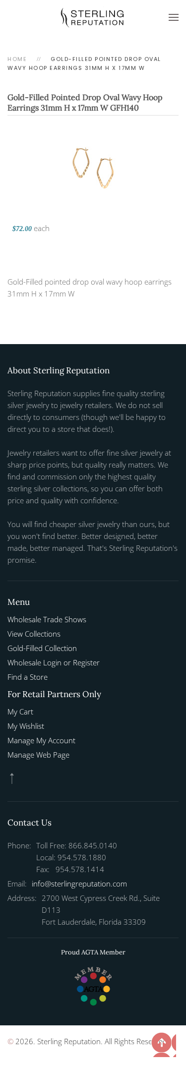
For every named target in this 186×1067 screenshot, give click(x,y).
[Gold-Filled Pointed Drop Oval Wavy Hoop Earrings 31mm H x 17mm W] (93, 167)
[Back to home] (93, 17)
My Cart (20, 711)
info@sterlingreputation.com (79, 884)
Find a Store (27, 677)
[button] (174, 17)
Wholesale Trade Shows (46, 619)
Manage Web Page (38, 755)
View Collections (34, 634)
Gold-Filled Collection (42, 648)
